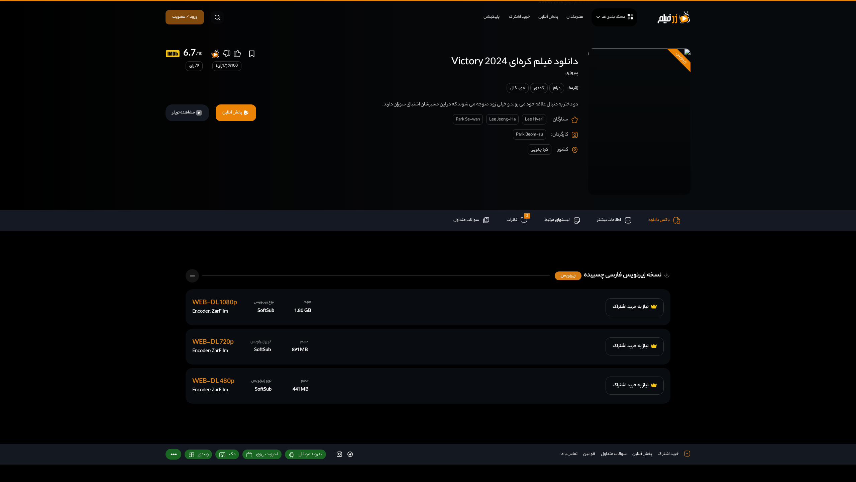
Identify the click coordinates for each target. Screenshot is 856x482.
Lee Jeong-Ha (502, 119)
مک (232, 454)
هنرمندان (574, 16)
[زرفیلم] (673, 17)
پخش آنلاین (548, 16)
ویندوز (203, 454)
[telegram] (350, 454)
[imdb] (173, 53)
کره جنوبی (539, 149)
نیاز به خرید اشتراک (631, 307)
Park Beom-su (529, 134)
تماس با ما (568, 454)
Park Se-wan (468, 119)
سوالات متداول (614, 454)
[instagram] (339, 454)
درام (556, 88)
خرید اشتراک (519, 16)
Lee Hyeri (534, 119)
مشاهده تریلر (184, 112)
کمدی (539, 88)
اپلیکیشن (492, 16)
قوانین (589, 454)
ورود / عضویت (184, 16)
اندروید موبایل (311, 454)
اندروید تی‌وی (267, 454)
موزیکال (517, 88)
